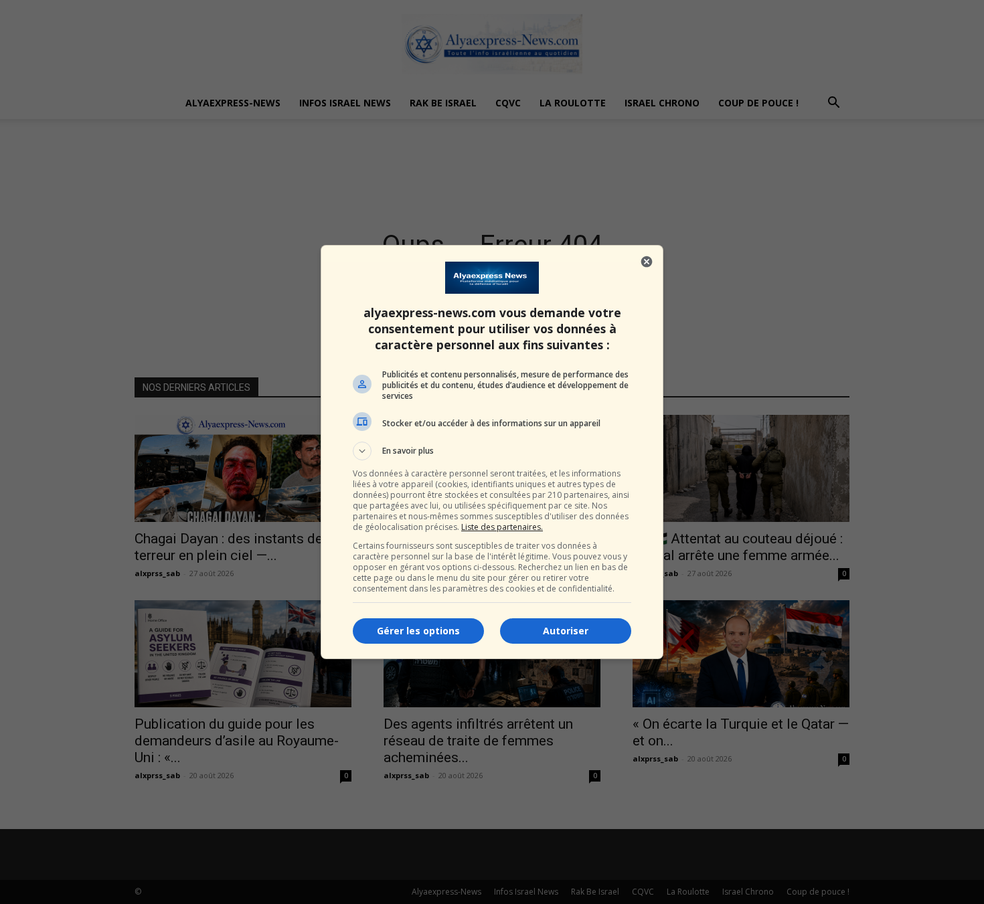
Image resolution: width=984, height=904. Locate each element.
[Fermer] (646, 261)
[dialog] (492, 452)
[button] (492, 451)
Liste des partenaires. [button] (502, 527)
